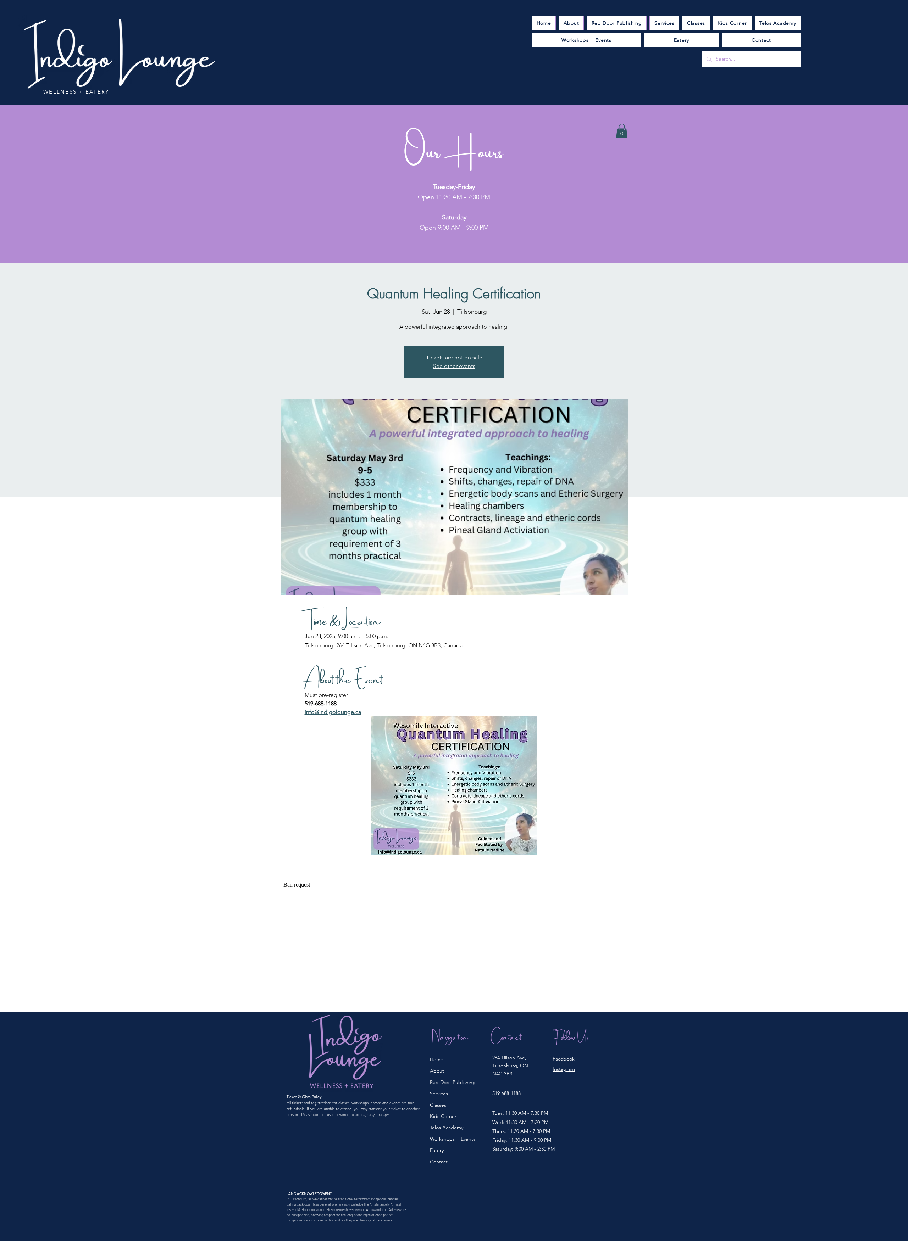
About (437, 1071)
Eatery (437, 1150)
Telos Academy (446, 1127)
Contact (439, 1161)
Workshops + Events (452, 1139)
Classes (438, 1105)
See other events (454, 366)
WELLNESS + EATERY (76, 91)
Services (439, 1093)
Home (436, 1059)
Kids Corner (443, 1116)
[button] (664, 23)
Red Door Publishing (453, 1082)
